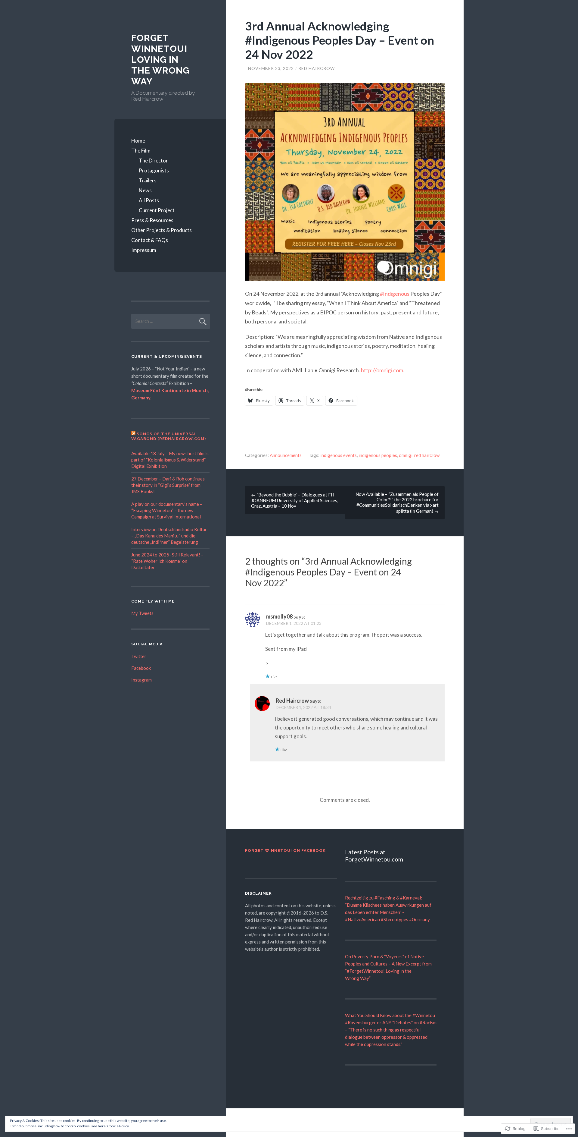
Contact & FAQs (149, 240)
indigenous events (338, 455)
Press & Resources (152, 220)
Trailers (148, 180)
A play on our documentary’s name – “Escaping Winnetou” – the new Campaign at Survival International (166, 510)
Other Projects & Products (161, 230)
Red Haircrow (316, 68)
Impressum (143, 250)
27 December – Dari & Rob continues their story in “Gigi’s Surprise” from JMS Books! (168, 485)
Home (138, 140)
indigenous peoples (378, 455)
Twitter (138, 656)
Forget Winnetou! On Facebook (285, 850)
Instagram (141, 679)
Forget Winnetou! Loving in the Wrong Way (160, 60)
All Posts (149, 200)
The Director (153, 160)
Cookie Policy (118, 1126)
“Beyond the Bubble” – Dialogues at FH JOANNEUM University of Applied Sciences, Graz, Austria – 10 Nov (294, 500)
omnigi (405, 455)
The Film (141, 150)
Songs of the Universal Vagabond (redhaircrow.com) (168, 436)
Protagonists (154, 170)
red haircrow (427, 455)
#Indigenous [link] (394, 293)
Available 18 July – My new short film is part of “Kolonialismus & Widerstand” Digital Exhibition (170, 460)
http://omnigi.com (382, 370)
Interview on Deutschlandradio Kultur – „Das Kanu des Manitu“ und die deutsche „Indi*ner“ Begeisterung (169, 536)
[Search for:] (170, 321)
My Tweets (142, 613)
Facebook (141, 668)
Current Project (157, 210)
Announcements (286, 455)
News (145, 190)
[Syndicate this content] (133, 434)
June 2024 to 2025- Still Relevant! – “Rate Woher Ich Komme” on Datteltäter (167, 561)
